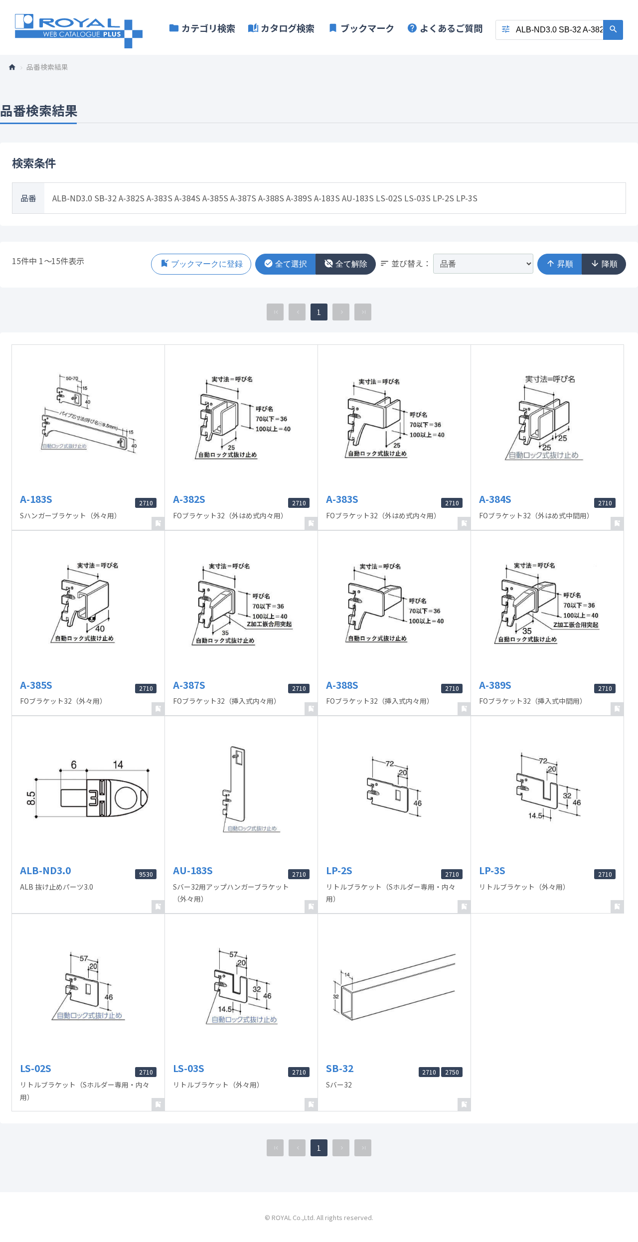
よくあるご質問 (444, 27)
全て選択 (285, 263)
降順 (604, 263)
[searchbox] (559, 30)
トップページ (15, 66)
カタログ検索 (281, 27)
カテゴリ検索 (201, 27)
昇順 (559, 263)
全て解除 (345, 263)
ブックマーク (360, 27)
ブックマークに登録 (201, 263)
